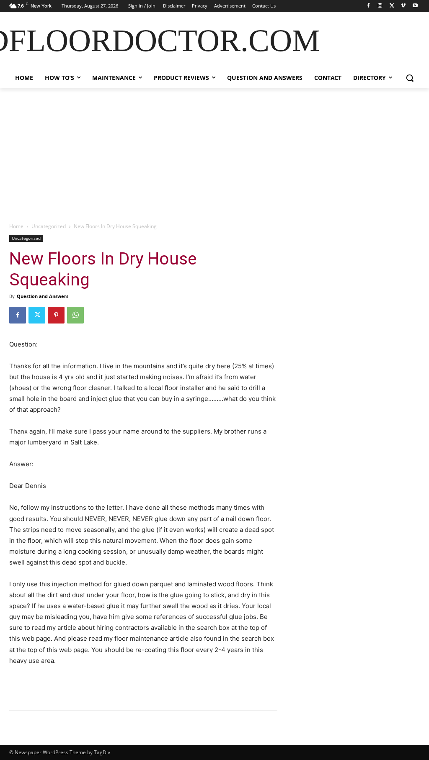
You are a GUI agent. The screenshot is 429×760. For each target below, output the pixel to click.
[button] (410, 78)
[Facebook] (368, 6)
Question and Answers (42, 296)
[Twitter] (392, 6)
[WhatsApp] (75, 315)
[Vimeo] (403, 6)
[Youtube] (415, 6)
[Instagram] (380, 6)
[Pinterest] (56, 315)
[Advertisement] (214, 150)
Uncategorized (48, 226)
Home (16, 226)
